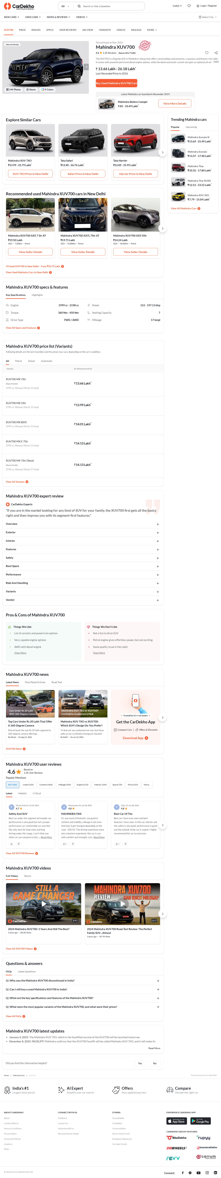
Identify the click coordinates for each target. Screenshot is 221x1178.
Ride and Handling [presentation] (17, 582)
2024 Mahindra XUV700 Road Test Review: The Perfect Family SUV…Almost (119, 931)
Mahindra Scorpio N (198, 137)
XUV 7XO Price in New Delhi (30, 173)
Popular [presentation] (175, 126)
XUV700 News (14, 748)
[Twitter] (190, 1173)
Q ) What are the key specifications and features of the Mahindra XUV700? (49, 997)
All (7, 360)
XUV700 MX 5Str (16, 403)
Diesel (31, 360)
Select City (208, 17)
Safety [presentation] (9, 557)
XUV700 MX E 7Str (17, 441)
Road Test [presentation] (57, 682)
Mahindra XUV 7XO (20, 160)
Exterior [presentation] (11, 532)
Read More (154, 1048)
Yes (140, 1063)
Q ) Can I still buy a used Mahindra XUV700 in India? (36, 989)
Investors (8, 1144)
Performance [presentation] (13, 574)
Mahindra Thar (196, 166)
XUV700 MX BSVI (16, 422)
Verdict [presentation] (10, 599)
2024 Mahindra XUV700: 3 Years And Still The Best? (38, 929)
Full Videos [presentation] (12, 875)
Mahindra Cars (188, 208)
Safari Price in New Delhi (83, 173)
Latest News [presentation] (12, 682)
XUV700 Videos (24, 948)
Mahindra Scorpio (197, 151)
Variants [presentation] (11, 591)
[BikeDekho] (176, 1137)
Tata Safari (67, 160)
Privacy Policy (10, 1133)
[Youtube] (198, 1173)
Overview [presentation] (11, 523)
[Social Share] (216, 53)
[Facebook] (183, 1173)
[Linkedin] (215, 1173)
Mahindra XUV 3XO (198, 195)
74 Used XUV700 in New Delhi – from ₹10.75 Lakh (33, 266)
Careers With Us (11, 1123)
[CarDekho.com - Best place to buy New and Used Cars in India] (19, 6)
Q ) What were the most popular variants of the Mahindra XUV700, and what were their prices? (61, 1006)
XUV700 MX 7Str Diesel (20, 460)
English (176, 5)
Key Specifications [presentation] (16, 294)
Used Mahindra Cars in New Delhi (30, 272)
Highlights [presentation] (37, 294)
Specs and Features (26, 327)
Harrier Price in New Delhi (135, 173)
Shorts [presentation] (27, 875)
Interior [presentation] (10, 540)
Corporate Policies (12, 1139)
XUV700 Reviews (25, 853)
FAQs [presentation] (9, 971)
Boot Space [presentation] (12, 565)
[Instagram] (207, 1173)
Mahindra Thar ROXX (199, 180)
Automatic (46, 360)
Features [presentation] (11, 549)
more (216, 61)
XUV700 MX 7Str (16, 379)
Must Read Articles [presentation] (35, 682)
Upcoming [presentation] (191, 126)
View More (20, 652)
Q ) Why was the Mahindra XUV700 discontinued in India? (40, 980)
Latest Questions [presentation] (27, 971)
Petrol (18, 360)
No (154, 1063)
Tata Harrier (120, 160)
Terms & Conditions (13, 1128)
